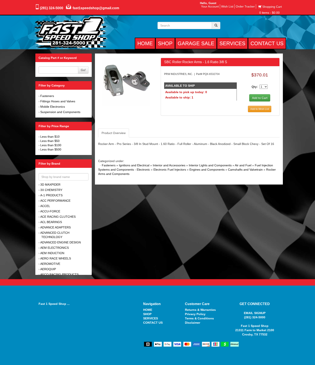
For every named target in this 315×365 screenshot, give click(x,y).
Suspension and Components (60, 112)
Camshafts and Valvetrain (245, 169)
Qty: (255, 86)
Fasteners (47, 96)
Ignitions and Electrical (134, 165)
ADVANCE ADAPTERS (55, 227)
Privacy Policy (195, 314)
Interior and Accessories (169, 165)
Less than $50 (50, 141)
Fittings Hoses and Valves (57, 101)
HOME (147, 309)
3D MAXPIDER (50, 184)
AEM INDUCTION (52, 253)
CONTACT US (153, 322)
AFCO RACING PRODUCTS (59, 274)
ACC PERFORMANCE (55, 200)
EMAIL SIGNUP (255, 313)
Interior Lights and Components (210, 165)
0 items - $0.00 (269, 12)
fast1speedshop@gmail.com (96, 8)
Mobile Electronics (52, 106)
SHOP (147, 314)
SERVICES (150, 318)
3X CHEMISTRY (51, 190)
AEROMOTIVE (50, 263)
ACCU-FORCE (50, 211)
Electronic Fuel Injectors (169, 169)
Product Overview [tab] (114, 133)
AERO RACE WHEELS (55, 258)
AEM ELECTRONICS (54, 247)
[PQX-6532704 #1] (126, 81)
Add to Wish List (259, 108)
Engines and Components (207, 169)
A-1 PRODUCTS (51, 195)
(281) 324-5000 (51, 8)
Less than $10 (50, 136)
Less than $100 (50, 145)
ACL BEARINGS (51, 222)
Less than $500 (50, 149)
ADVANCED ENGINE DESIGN (60, 242)
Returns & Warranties (200, 309)
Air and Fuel (243, 165)
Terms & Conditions (199, 318)
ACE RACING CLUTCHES (58, 216)
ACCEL (45, 206)
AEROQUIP (48, 269)
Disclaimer (192, 322)
